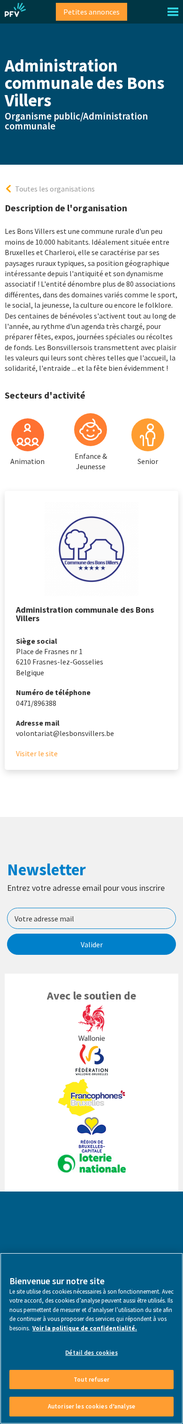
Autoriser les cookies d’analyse (91, 1406)
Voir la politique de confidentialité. (84, 1328)
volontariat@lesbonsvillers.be (65, 733)
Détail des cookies (91, 1353)
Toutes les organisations (55, 188)
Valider (92, 944)
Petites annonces (91, 11)
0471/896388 (36, 703)
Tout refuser (91, 1380)
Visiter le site (37, 753)
